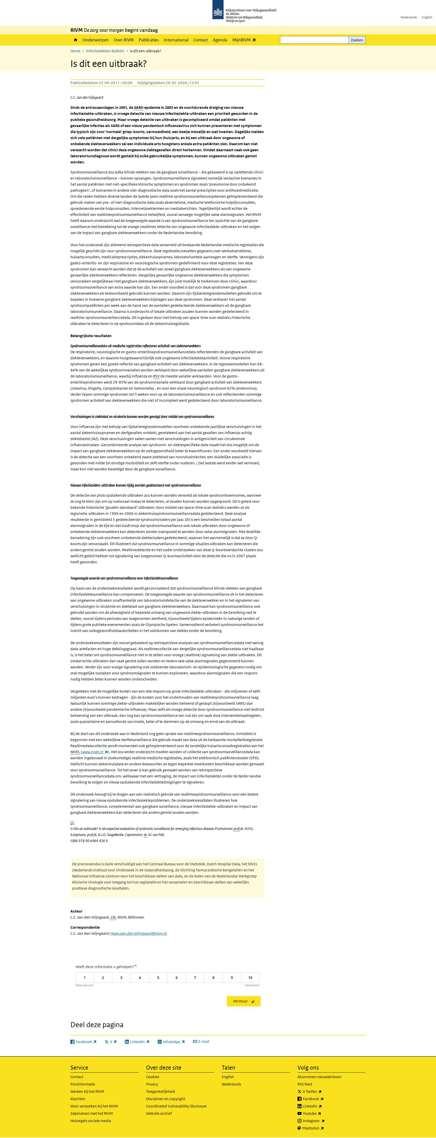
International (176, 40)
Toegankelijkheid (160, 1091)
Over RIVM (124, 40)
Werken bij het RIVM (87, 1091)
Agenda (220, 40)
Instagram (325, 1120)
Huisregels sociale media (90, 1120)
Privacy (152, 1084)
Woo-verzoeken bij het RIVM (94, 1106)
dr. (145, 834)
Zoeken (357, 40)
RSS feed (304, 1084)
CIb (113, 917)
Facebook (324, 1098)
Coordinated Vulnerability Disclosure (176, 1106)
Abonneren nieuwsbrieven (319, 1076)
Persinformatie (82, 1084)
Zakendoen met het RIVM (91, 1113)
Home (75, 39)
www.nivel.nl (95, 751)
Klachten (77, 1098)
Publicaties (149, 40)
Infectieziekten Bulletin (105, 50)
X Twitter (323, 1091)
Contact (201, 40)
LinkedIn (323, 1105)
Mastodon (324, 1127)
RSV (156, 376)
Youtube (323, 1113)
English (427, 17)
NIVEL (75, 751)
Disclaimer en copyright (165, 1098)
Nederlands (409, 17)
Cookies (152, 1076)
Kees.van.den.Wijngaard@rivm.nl (139, 933)
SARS (138, 107)
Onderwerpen (96, 40)
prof (236, 828)
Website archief (159, 1113)
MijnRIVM (245, 40)
